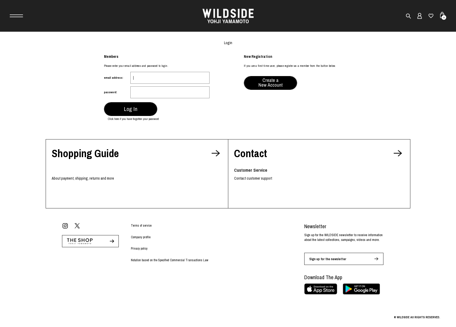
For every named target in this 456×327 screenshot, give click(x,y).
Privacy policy (139, 248)
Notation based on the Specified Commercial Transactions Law (169, 260)
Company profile (140, 237)
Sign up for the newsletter (327, 259)
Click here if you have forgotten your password (133, 119)
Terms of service (141, 225)
